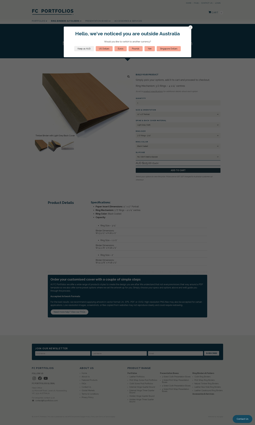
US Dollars (104, 48)
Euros (120, 48)
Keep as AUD (84, 48)
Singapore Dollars (168, 48)
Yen (150, 48)
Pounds (135, 48)
